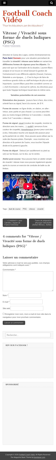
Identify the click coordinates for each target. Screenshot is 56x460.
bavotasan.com (39, 457)
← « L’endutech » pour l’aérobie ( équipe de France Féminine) (13, 223)
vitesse (32, 209)
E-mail (6, 302)
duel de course (14, 209)
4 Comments (15, 46)
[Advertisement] (28, 417)
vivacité (40, 209)
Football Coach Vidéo (27, 16)
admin (7, 46)
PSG (25, 209)
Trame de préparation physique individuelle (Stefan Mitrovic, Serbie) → (42, 224)
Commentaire (9, 270)
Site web (6, 308)
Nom (5, 295)
